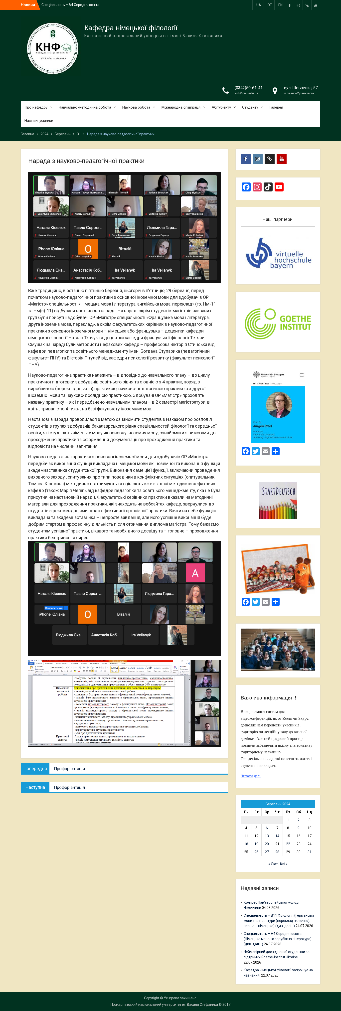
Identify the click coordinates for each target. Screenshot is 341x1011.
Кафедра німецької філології (130, 28)
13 (267, 836)
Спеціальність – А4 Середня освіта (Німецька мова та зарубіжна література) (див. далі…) (278, 939)
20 (267, 844)
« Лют (273, 864)
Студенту (250, 107)
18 (246, 844)
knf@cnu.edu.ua (246, 93)
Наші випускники (38, 120)
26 (256, 852)
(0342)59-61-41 (249, 87)
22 (288, 844)
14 (277, 836)
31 (310, 852)
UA (258, 5)
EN (280, 5)
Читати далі (251, 775)
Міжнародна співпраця (181, 107)
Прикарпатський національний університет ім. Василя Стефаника (164, 1005)
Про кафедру (35, 107)
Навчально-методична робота (85, 107)
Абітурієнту (221, 107)
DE (270, 5)
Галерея (276, 107)
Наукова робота (136, 107)
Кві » (284, 864)
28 (277, 852)
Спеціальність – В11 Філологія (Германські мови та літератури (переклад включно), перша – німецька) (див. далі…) (279, 920)
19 (256, 844)
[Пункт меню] (289, 5)
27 (267, 852)
